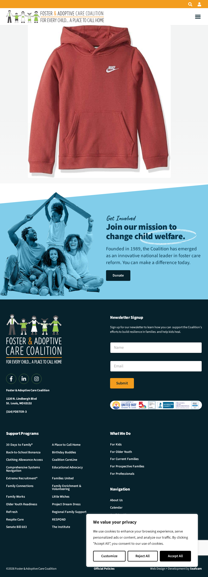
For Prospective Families (127, 466)
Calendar (116, 507)
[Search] (190, 4)
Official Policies (104, 568)
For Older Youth (121, 452)
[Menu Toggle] (198, 16)
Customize (109, 556)
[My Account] (199, 4)
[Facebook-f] (11, 379)
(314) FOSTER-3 (16, 411)
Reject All (142, 556)
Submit (122, 383)
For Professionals (122, 473)
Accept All (175, 556)
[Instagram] (36, 379)
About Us (116, 500)
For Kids (116, 444)
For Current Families (124, 459)
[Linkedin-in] (24, 379)
